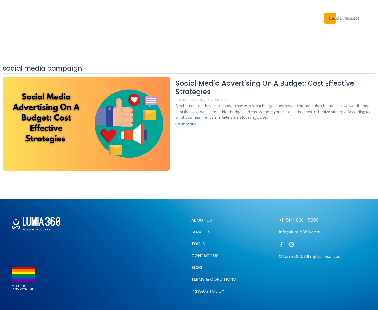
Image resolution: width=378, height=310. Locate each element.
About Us (174, 18)
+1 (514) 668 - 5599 (298, 220)
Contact (284, 18)
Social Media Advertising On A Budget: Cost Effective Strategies (264, 88)
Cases (260, 18)
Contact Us (205, 256)
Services (200, 18)
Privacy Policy (207, 291)
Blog (221, 18)
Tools (198, 244)
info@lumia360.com (300, 232)
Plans (239, 18)
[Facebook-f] (281, 244)
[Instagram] (291, 244)
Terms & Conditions (213, 279)
